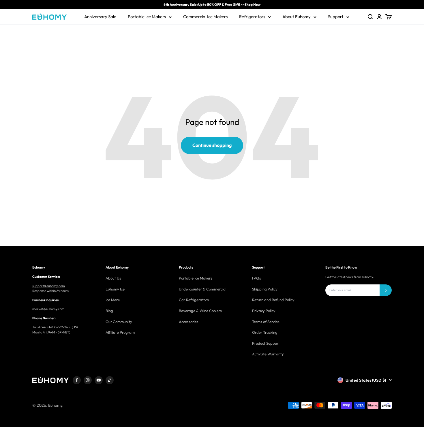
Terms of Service (265, 321)
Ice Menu (113, 299)
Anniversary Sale (100, 16)
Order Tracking (264, 332)
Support (336, 16)
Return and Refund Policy (273, 299)
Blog (109, 310)
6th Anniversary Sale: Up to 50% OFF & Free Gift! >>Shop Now (212, 4)
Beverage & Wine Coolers (200, 310)
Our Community (119, 321)
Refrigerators (252, 16)
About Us (113, 278)
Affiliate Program (120, 332)
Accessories (188, 321)
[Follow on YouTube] (98, 380)
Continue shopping (212, 145)
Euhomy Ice (115, 289)
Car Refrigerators (194, 299)
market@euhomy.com (48, 309)
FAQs (256, 278)
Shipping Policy (264, 289)
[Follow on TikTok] (109, 380)
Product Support (266, 343)
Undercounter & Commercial (202, 289)
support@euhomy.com (48, 286)
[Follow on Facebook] (76, 380)
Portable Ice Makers (147, 16)
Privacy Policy (263, 310)
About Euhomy (296, 16)
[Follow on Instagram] (87, 380)
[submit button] (386, 290)
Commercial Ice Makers (205, 16)
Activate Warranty (268, 354)
